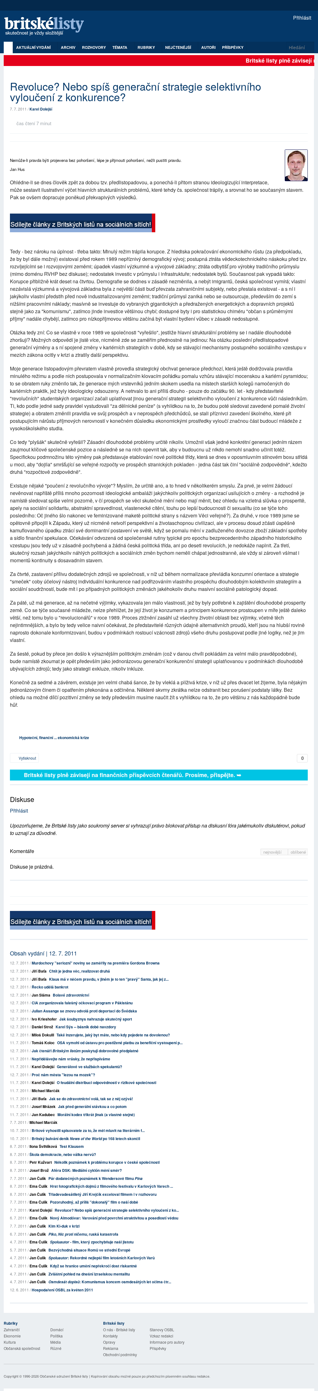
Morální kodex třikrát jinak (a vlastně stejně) (96, 1114)
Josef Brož (39, 1170)
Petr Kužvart (41, 1162)
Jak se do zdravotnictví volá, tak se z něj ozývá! (91, 1098)
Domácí (56, 1329)
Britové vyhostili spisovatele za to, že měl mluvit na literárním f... (88, 1130)
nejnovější (273, 852)
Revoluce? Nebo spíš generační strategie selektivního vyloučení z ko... (117, 1210)
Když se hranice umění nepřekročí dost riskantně (93, 1266)
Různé (55, 1348)
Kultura (10, 1342)
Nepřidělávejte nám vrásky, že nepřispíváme (71, 1059)
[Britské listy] (82, 223)
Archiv (68, 47)
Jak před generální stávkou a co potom (92, 1106)
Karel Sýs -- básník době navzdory (86, 1027)
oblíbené (298, 852)
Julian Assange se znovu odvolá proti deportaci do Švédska (84, 1011)
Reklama (110, 1348)
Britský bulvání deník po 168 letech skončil (86, 1138)
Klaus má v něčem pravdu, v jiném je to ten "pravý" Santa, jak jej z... (109, 979)
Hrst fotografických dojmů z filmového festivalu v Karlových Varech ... (111, 1186)
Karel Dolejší (41, 109)
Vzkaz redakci (161, 1335)
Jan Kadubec (43, 1114)
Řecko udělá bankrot (50, 987)
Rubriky (147, 47)
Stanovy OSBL (162, 1329)
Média (55, 1342)
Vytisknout (27, 758)
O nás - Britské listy (119, 1329)
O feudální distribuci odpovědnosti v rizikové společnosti (106, 1082)
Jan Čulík (38, 1178)
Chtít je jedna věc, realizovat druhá (79, 971)
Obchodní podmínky (120, 1354)
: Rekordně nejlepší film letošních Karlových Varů (101, 1258)
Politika (56, 1335)
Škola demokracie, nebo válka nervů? (63, 1154)
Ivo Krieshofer (44, 1019)
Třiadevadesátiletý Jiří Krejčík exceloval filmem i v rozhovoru (102, 1194)
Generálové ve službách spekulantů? (89, 1066)
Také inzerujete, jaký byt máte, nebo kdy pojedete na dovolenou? (113, 1035)
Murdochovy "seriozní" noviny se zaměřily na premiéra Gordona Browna (96, 963)
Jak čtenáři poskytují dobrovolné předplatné (85, 1051)
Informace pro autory (167, 1342)
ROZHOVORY (94, 47)
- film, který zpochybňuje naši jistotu (92, 1242)
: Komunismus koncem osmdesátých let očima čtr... (109, 1282)
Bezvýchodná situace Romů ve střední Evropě (89, 1250)
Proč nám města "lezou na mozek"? (63, 1074)
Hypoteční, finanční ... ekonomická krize (54, 737)
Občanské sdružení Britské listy (64, 1376)
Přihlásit (301, 17)
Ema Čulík (39, 1186)
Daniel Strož (42, 1027)
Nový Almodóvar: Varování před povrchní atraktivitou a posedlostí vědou (114, 1218)
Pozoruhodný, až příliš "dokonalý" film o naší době (94, 1202)
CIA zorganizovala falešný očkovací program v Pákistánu (82, 1003)
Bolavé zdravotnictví (71, 995)
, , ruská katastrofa (83, 1234)
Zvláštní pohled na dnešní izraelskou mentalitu (89, 1274)
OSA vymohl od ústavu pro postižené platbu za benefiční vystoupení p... (120, 1042)
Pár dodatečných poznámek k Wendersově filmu (95, 1178)
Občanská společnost (22, 1348)
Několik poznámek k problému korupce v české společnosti (107, 1162)
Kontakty (110, 1335)
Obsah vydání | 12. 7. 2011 (43, 953)
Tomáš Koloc (43, 1042)
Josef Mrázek (44, 1106)
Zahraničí (12, 1329)
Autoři (208, 47)
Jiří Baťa (39, 971)
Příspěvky (232, 47)
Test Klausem (72, 1146)
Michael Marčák (46, 1090)
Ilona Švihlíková (43, 1146)
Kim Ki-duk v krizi (64, 1226)
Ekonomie (12, 1335)
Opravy (109, 1342)
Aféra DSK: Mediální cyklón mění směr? (86, 1170)
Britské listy (47, 26)
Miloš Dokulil (43, 1035)
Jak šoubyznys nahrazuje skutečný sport (95, 1019)
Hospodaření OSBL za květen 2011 (62, 1290)
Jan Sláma (41, 995)
